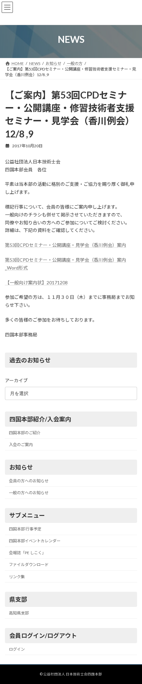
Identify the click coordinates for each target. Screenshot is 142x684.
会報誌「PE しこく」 (27, 552)
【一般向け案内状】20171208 (36, 282)
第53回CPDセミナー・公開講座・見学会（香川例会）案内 (65, 245)
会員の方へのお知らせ (29, 480)
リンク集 (17, 576)
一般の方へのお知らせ (29, 492)
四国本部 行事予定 (25, 529)
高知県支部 (19, 612)
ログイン (17, 648)
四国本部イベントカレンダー (34, 540)
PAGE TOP (132, 656)
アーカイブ (16, 380)
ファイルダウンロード (29, 564)
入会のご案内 (21, 444)
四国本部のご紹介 (25, 432)
